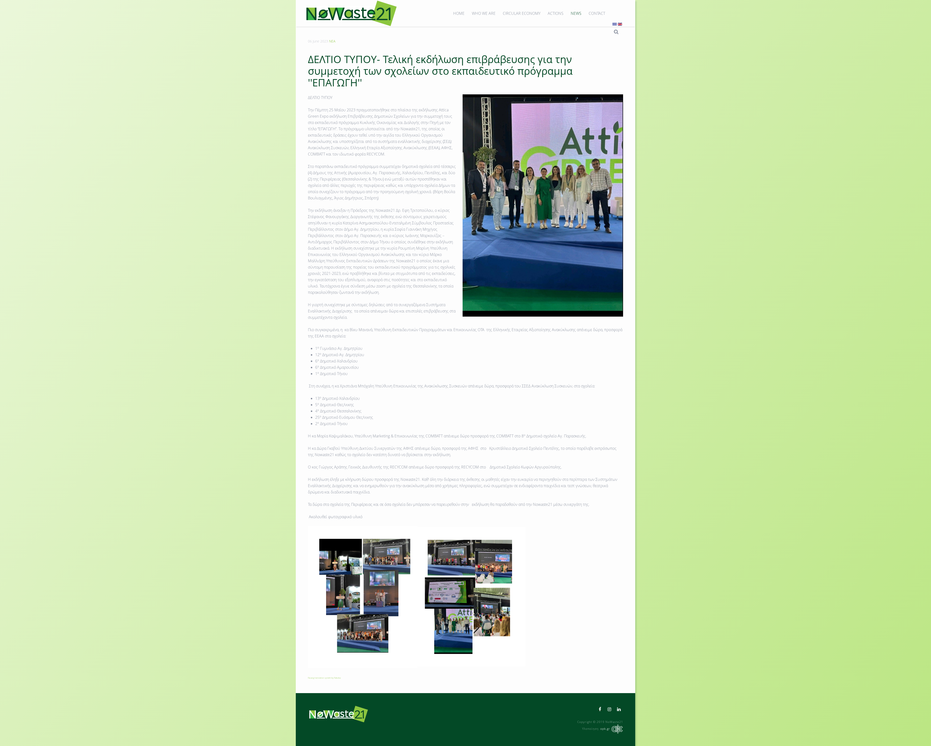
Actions (555, 13)
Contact (597, 13)
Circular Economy (521, 13)
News (576, 13)
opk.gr (605, 729)
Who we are (484, 13)
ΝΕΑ (332, 41)
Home (459, 13)
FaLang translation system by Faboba (324, 677)
